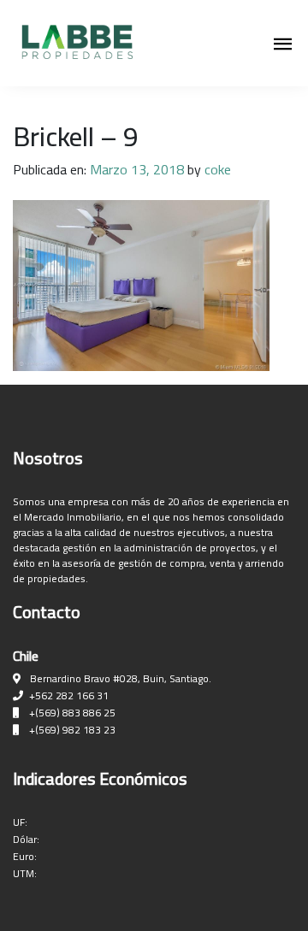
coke (217, 169)
